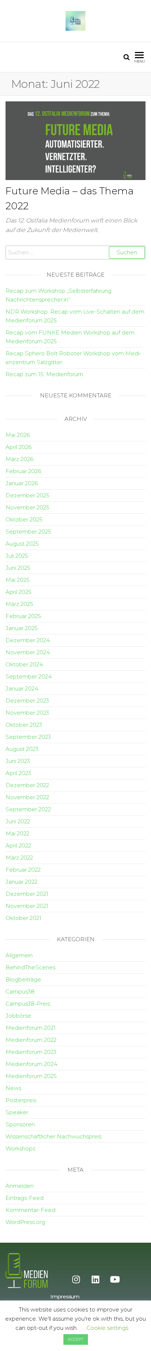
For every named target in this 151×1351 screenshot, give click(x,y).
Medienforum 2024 (31, 1063)
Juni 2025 (17, 567)
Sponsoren (20, 1124)
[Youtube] (115, 1279)
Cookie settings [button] (107, 1327)
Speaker (16, 1112)
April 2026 (18, 447)
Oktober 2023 (23, 724)
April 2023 (18, 773)
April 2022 (18, 845)
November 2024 (27, 652)
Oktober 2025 (24, 519)
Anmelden (19, 1185)
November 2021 (26, 905)
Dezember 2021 (26, 893)
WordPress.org (25, 1222)
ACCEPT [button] (76, 1339)
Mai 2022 (17, 833)
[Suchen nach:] (75, 252)
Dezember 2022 (27, 785)
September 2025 (28, 531)
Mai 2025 (17, 579)
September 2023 (28, 736)
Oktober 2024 (24, 664)
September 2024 (28, 676)
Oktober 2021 (23, 917)
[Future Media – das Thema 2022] (75, 140)
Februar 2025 (23, 616)
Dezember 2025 (27, 495)
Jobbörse (18, 1015)
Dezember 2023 (27, 700)
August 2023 (21, 748)
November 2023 (27, 712)
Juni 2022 (17, 821)
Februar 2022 (23, 869)
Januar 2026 (21, 483)
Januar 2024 (21, 688)
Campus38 (19, 991)
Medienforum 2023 (30, 1051)
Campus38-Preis (27, 1003)
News (13, 1088)
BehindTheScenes (30, 967)
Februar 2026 (23, 471)
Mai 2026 (17, 434)
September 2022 (28, 809)
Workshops (20, 1148)
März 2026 (19, 459)
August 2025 (22, 543)
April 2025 (18, 591)
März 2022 (19, 857)
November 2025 (27, 507)
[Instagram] (76, 1279)
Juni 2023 (17, 760)
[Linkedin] (95, 1279)
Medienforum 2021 (30, 1027)
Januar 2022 (21, 881)
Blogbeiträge (23, 979)
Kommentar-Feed (30, 1209)
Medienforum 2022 (30, 1039)
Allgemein (19, 955)
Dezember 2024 (27, 640)
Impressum (64, 1296)
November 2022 (27, 797)
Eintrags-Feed (24, 1197)
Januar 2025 (21, 628)
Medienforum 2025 (31, 1076)
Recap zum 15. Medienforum (44, 374)
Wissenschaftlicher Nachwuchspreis (53, 1136)
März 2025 (19, 603)
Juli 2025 (16, 555)
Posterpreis (20, 1100)
